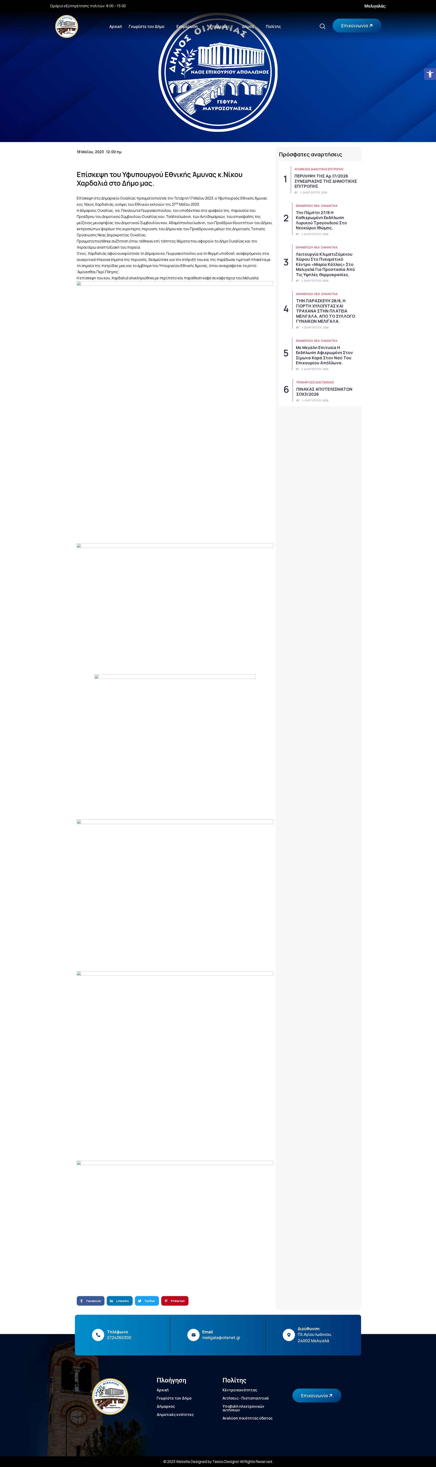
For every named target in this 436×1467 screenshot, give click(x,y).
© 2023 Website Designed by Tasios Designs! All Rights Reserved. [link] (218, 1461)
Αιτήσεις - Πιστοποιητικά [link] (246, 1398)
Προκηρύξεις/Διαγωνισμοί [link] (315, 382)
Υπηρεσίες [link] (220, 26)
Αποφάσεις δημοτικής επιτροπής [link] (319, 169)
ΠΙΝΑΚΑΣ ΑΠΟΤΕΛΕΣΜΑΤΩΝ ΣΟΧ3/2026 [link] (324, 391)
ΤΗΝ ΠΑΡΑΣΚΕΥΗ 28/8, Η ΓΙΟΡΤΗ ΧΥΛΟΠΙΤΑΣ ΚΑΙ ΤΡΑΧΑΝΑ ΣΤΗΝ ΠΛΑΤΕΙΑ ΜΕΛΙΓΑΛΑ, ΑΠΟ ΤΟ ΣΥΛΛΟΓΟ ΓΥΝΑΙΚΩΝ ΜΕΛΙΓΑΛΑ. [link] (325, 311)
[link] (430, 74)
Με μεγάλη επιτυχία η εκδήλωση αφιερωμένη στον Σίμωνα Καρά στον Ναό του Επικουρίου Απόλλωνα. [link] (324, 355)
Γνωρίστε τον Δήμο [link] (146, 26)
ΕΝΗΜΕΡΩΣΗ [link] (304, 206)
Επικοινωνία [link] (355, 25)
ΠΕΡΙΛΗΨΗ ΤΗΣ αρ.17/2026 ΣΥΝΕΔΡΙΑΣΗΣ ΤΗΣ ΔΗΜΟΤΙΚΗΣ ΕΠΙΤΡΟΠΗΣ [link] (326, 181)
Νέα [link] (317, 206)
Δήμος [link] (248, 26)
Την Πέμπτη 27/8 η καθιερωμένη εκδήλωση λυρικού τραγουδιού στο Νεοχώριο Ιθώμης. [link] (321, 220)
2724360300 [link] (119, 1337)
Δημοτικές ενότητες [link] (175, 1414)
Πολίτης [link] (273, 26)
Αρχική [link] (115, 26)
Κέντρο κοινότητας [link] (240, 1389)
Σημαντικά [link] (329, 206)
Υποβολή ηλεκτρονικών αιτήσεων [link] (243, 1408)
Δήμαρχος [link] (166, 1406)
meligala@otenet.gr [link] (221, 1337)
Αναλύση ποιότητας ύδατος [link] (247, 1418)
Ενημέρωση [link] (187, 26)
